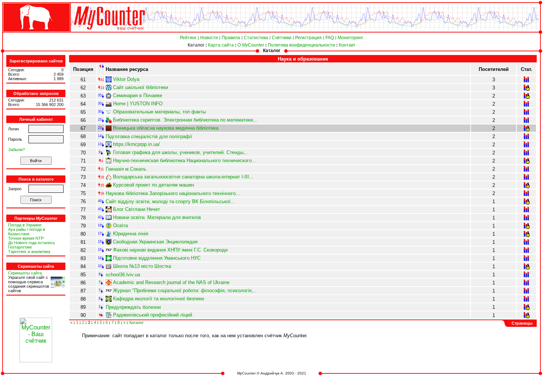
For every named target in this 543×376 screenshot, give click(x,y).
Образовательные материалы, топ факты (159, 111)
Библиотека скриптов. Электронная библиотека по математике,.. (185, 120)
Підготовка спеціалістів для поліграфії (149, 136)
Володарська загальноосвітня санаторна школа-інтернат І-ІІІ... (183, 177)
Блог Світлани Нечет (136, 209)
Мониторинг (350, 37)
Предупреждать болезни (133, 307)
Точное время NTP (26, 238)
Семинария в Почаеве (137, 95)
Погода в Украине (24, 225)
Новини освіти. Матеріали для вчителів (157, 217)
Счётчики (281, 37)
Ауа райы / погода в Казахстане (26, 231)
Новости (209, 37)
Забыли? (16, 149)
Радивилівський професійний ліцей (152, 315)
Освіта (120, 225)
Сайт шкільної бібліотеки (140, 87)
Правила (231, 37)
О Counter (251, 45)
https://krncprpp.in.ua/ (136, 144)
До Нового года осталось (31, 242)
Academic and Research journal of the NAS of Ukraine (171, 282)
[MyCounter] (36, 32)
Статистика (256, 37)
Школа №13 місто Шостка (142, 266)
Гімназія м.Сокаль (126, 169)
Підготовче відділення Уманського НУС (157, 258)
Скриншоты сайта (25, 273)
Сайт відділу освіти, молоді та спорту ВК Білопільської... (170, 201)
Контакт (347, 45)
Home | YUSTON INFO (138, 103)
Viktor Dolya (126, 79)
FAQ (329, 37)
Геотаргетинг (20, 247)
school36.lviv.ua (123, 274)
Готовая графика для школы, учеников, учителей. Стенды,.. (180, 152)
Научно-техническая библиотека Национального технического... (184, 160)
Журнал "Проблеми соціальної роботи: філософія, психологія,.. (184, 290)
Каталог (196, 45)
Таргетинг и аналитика (29, 251)
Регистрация (308, 37)
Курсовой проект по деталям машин (153, 185)
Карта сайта (221, 45)
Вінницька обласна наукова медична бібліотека (165, 128)
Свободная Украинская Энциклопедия (155, 242)
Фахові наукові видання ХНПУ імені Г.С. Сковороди (170, 250)
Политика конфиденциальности (301, 45)
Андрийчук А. (272, 373)
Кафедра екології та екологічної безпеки (158, 298)
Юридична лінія (130, 233)
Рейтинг (188, 37)
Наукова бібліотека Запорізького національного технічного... (173, 193)
